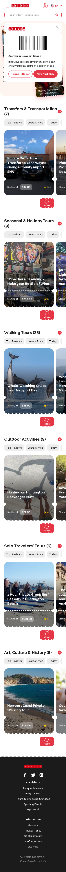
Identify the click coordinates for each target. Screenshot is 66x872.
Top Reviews (14, 122)
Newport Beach (20, 73)
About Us (33, 825)
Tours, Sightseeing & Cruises (33, 798)
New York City (45, 73)
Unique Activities (33, 788)
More (47, 205)
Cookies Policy (33, 835)
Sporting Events (33, 804)
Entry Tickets (33, 793)
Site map (33, 846)
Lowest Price (35, 122)
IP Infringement (33, 841)
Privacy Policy (33, 830)
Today (53, 122)
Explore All (33, 809)
